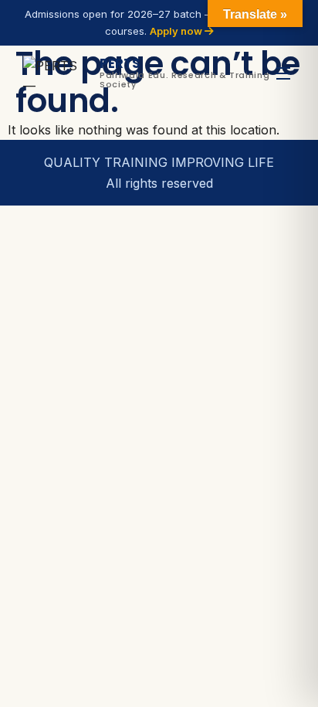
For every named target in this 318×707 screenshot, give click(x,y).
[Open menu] (283, 73)
